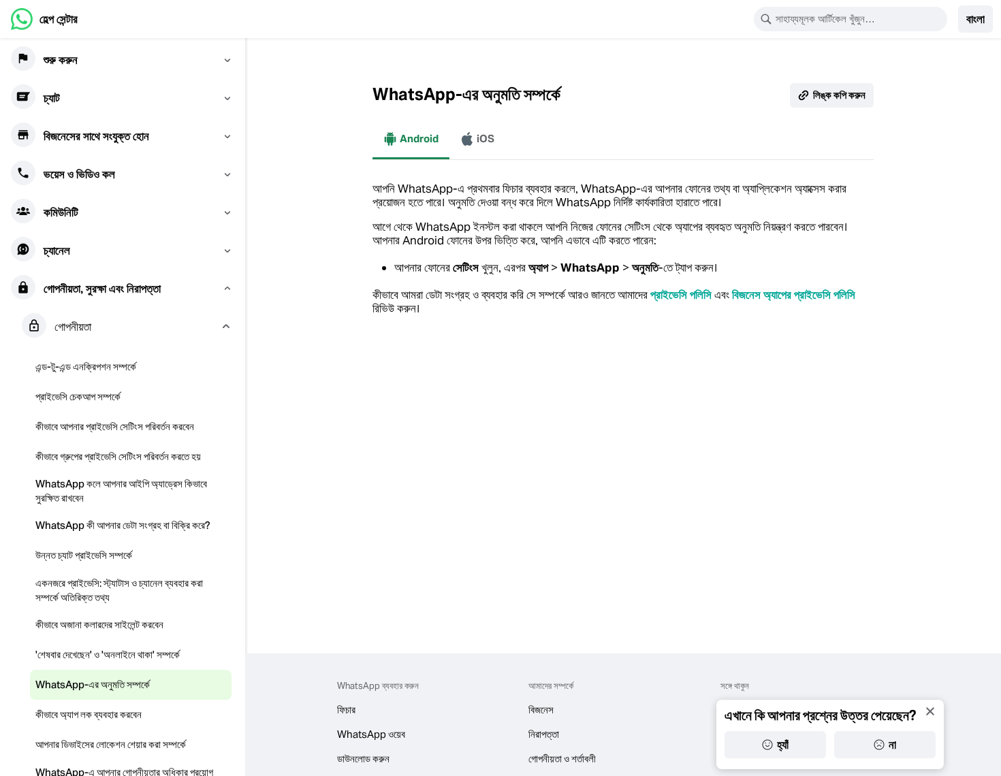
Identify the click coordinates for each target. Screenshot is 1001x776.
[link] (44, 19)
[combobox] (859, 19)
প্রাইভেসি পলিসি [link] (681, 294)
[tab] (410, 138)
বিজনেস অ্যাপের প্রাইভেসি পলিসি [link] (793, 294)
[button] (975, 19)
